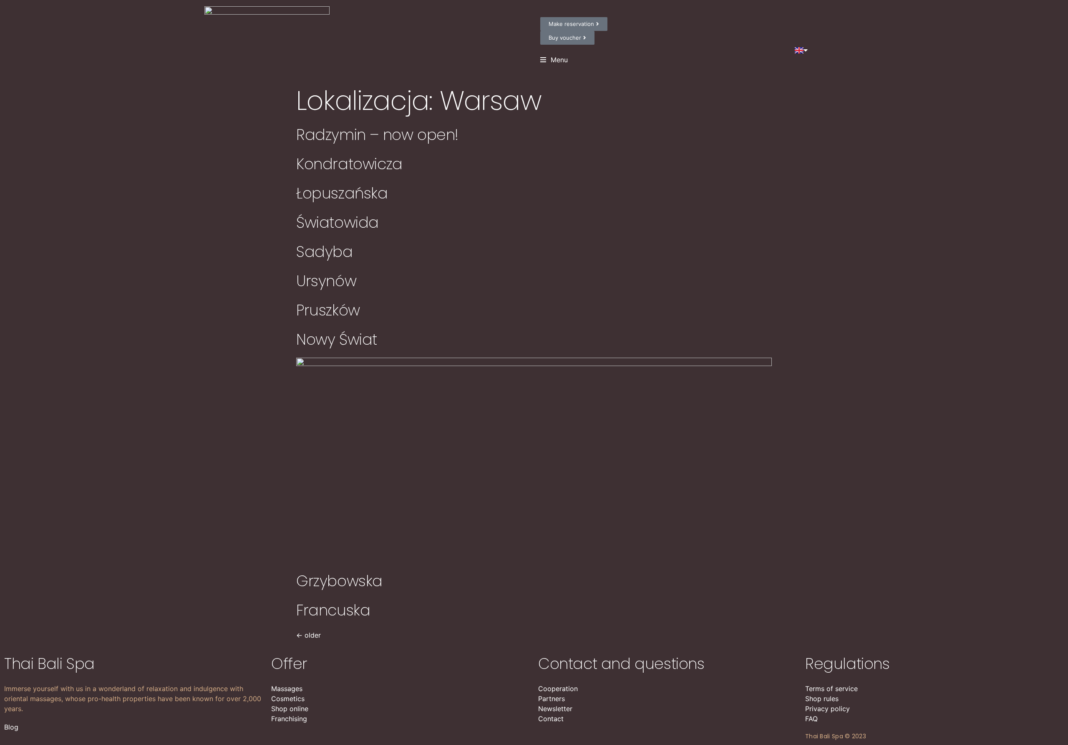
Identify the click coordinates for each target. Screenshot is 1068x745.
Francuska (333, 610)
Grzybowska (339, 581)
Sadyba (324, 251)
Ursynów (326, 281)
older (308, 635)
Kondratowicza (349, 164)
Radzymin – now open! (377, 134)
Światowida (337, 222)
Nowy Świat (336, 339)
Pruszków (328, 310)
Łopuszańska (342, 193)
